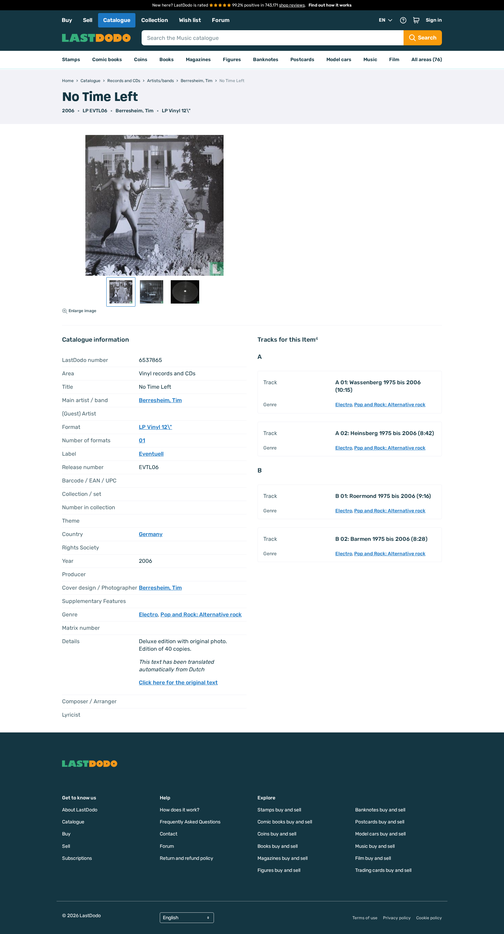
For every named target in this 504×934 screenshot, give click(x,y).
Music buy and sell (375, 846)
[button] (416, 20)
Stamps (71, 59)
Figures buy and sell (278, 870)
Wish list (190, 20)
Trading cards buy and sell (383, 870)
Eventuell (151, 454)
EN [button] (382, 20)
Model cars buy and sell (380, 834)
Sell (87, 20)
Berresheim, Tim (135, 111)
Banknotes (265, 59)
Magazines (198, 59)
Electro (148, 614)
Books (166, 59)
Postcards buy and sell (379, 822)
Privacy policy (397, 917)
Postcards (302, 59)
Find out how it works (330, 5)
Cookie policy (429, 917)
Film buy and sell (373, 858)
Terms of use (364, 917)
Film (394, 59)
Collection (154, 20)
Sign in (434, 20)
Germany (151, 534)
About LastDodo (79, 810)
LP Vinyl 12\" (176, 111)
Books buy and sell (277, 846)
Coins (140, 59)
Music (370, 59)
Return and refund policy (186, 858)
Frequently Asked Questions (190, 822)
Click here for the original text (178, 682)
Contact (168, 834)
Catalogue (116, 20)
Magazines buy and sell (282, 858)
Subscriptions (77, 858)
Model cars (338, 59)
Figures (232, 59)
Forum (221, 20)
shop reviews (292, 5)
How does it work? (179, 810)
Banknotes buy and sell (380, 810)
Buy (67, 20)
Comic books (107, 59)
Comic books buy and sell (284, 822)
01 (142, 440)
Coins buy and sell (276, 834)
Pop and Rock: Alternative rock (201, 614)
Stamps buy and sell (279, 810)
